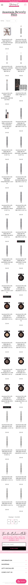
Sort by (2, 20)
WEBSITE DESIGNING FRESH (17, 583)
